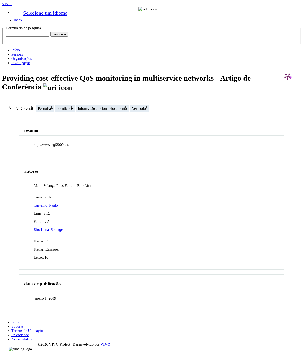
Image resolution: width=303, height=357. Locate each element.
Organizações (21, 59)
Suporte (17, 326)
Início (15, 50)
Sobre (15, 322)
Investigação (20, 63)
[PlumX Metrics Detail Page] (287, 76)
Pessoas (17, 54)
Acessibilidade (22, 339)
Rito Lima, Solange (48, 230)
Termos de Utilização (27, 331)
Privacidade (20, 335)
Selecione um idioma (45, 13)
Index (18, 20)
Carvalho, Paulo (46, 205)
